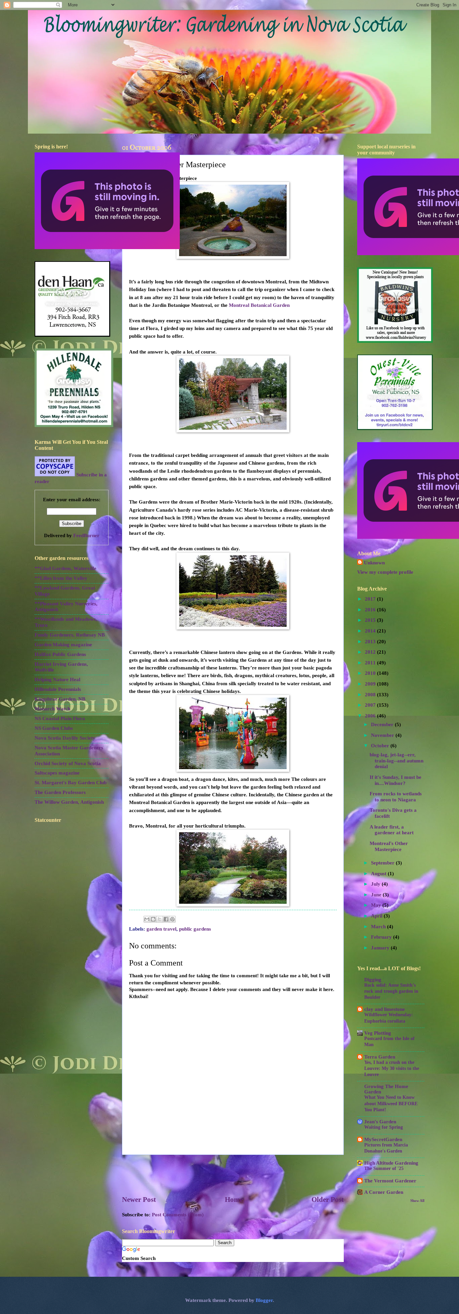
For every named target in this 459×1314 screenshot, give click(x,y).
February (382, 937)
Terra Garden (379, 1057)
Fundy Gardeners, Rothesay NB (70, 635)
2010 (371, 673)
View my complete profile (385, 572)
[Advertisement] (232, 1175)
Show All (417, 1201)
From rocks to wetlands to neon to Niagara (396, 796)
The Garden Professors (60, 792)
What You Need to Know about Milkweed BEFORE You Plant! (391, 1103)
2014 (371, 630)
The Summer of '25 (384, 1168)
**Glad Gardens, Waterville (65, 568)
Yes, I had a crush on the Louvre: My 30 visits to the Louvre (391, 1068)
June (377, 894)
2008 (371, 694)
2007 (371, 705)
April (377, 916)
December (383, 724)
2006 (371, 715)
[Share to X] (159, 919)
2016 (371, 609)
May (376, 905)
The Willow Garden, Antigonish (69, 802)
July (376, 884)
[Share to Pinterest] (172, 919)
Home (234, 1199)
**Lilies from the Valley (61, 578)
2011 (371, 662)
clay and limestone (384, 1009)
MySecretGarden (383, 1139)
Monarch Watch (52, 708)
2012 (371, 652)
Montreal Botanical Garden (259, 305)
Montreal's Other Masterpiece (389, 846)
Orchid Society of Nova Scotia (68, 763)
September (383, 862)
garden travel (161, 929)
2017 (371, 599)
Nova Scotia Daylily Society (65, 738)
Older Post (327, 1199)
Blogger (264, 1300)
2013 (371, 641)
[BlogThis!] (153, 919)
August (379, 873)
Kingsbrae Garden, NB (60, 699)
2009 (371, 684)
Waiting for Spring (383, 1127)
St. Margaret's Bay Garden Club (71, 782)
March (379, 926)
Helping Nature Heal (57, 679)
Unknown (374, 562)
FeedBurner (86, 535)
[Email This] (146, 919)
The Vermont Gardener (390, 1180)
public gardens (195, 929)
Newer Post (139, 1199)
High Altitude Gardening (391, 1163)
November (383, 735)
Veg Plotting (377, 1033)
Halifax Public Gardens (60, 654)
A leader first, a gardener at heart (392, 830)
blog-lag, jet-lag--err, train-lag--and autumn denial (396, 760)
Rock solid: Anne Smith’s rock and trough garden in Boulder (391, 991)
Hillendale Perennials (58, 689)
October (380, 745)
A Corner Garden (383, 1192)
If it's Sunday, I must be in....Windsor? (395, 780)
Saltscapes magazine (57, 773)
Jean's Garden (380, 1121)
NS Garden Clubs (54, 728)
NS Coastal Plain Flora (60, 718)
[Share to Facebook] (166, 919)
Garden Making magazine (63, 644)
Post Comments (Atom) (178, 1214)
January (381, 947)
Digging (372, 979)
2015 (371, 620)
